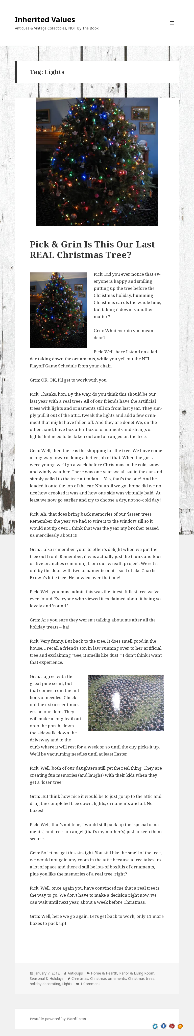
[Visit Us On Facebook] (163, 1026)
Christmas (79, 978)
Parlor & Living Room (136, 973)
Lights (67, 983)
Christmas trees (141, 978)
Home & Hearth (104, 973)
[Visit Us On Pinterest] (172, 1026)
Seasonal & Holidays (46, 978)
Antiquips (75, 973)
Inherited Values (45, 19)
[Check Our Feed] (180, 1026)
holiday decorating (45, 983)
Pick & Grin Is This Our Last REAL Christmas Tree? (92, 249)
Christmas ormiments (108, 978)
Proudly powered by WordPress (58, 1018)
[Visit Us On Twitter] (155, 1026)
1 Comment (90, 983)
